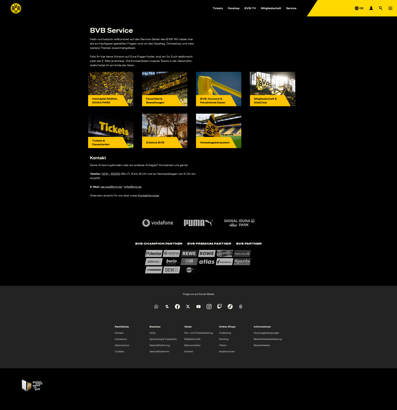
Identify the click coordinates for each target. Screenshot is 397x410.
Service (291, 8)
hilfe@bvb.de (132, 187)
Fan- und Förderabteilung (198, 332)
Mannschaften (192, 345)
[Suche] (381, 8)
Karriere (188, 351)
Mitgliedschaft (271, 8)
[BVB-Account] (371, 8)
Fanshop (233, 8)
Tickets (218, 8)
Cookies (119, 351)
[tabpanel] (198, 261)
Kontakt (119, 332)
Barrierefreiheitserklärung (268, 339)
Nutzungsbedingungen (266, 332)
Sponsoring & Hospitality (163, 339)
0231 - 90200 (111, 174)
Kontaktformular (148, 195)
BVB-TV (250, 8)
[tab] (159, 243)
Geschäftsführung (159, 345)
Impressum (121, 339)
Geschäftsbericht (159, 351)
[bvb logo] (16, 8)
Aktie (152, 332)
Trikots (222, 345)
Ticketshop (225, 332)
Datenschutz (122, 345)
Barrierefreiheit (262, 345)
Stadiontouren (227, 351)
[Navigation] (390, 8)
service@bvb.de (111, 187)
